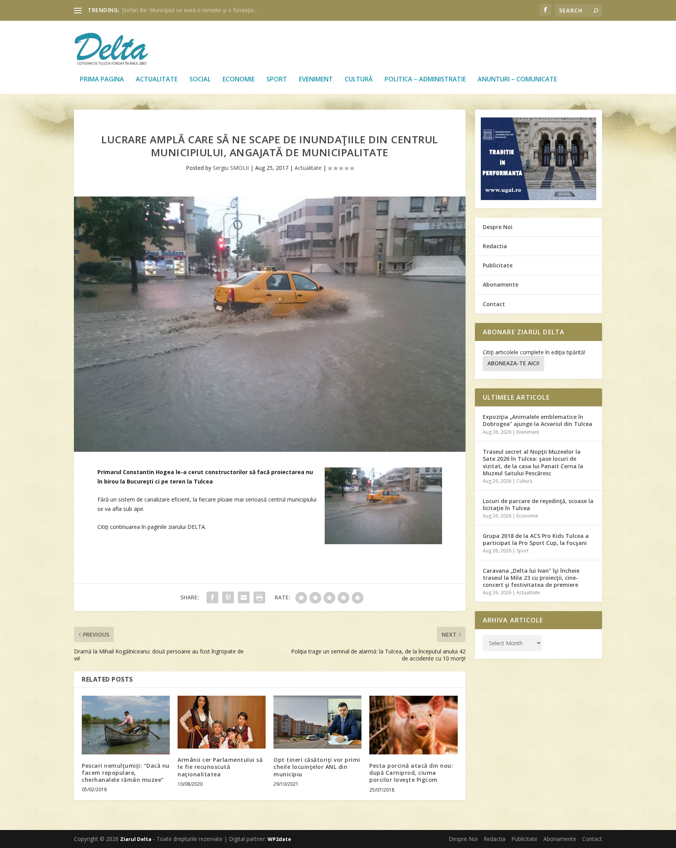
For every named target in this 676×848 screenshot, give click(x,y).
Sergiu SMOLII (231, 167)
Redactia (495, 246)
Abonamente (500, 284)
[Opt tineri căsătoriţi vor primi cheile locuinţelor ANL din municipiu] (317, 722)
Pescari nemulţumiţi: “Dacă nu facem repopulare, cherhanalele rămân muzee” (126, 772)
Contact (494, 304)
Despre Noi (497, 227)
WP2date (279, 839)
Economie (239, 79)
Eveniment (316, 79)
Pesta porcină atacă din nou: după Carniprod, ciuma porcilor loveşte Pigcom (411, 772)
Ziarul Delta (135, 839)
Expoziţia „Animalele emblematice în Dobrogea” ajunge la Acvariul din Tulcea (537, 420)
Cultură (359, 79)
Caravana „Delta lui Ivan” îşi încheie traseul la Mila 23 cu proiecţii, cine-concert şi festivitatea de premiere (531, 577)
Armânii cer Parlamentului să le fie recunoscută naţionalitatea (220, 767)
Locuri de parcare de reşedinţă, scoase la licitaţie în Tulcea (538, 504)
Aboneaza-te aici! (513, 363)
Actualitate (157, 79)
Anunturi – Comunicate (517, 79)
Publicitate (497, 265)
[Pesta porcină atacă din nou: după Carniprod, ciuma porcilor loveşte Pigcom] (413, 725)
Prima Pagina (102, 79)
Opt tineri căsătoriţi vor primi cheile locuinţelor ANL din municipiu (316, 767)
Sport (276, 79)
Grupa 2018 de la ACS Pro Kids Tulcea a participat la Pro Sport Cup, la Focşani (536, 539)
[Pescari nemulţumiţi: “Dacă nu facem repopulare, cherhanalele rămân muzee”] (126, 725)
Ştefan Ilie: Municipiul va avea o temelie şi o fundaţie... (189, 10)
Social (200, 79)
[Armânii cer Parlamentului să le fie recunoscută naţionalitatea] (222, 722)
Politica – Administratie (425, 79)
